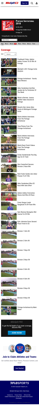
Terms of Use (27, 395)
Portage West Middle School (23, 30)
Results (6, 43)
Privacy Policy (18, 395)
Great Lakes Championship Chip (18, 36)
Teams (33, 43)
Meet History (5, 40)
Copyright (17, 386)
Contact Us (10, 395)
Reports (13, 43)
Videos (19, 43)
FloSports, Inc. (24, 386)
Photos (24, 43)
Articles (29, 43)
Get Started (19, 368)
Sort (2, 54)
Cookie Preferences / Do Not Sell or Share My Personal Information (19, 397)
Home (2, 43)
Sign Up (24, 3)
